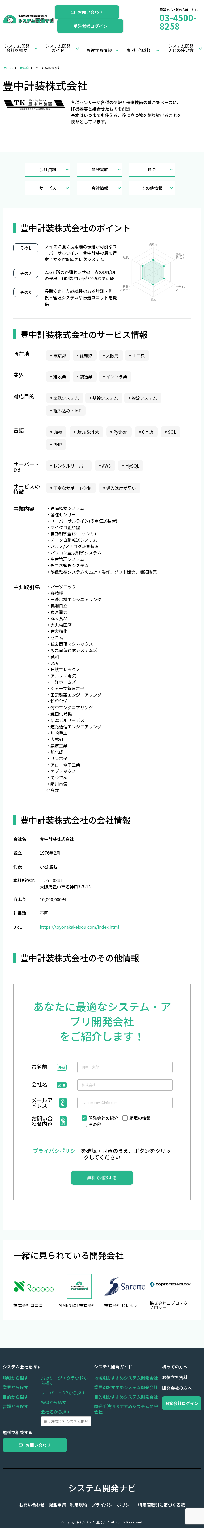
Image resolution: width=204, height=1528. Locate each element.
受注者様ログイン (90, 26)
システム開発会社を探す (17, 48)
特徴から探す (53, 1402)
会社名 (39, 1085)
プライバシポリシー (57, 1151)
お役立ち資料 (175, 1377)
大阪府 (24, 67)
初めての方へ (175, 1366)
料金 (152, 169)
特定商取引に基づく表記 (161, 1504)
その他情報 (152, 188)
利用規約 (78, 1504)
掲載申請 (57, 1504)
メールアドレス (42, 1103)
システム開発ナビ (102, 1488)
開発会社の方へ (177, 1388)
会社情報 (99, 188)
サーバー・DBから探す (63, 1392)
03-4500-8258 (178, 21)
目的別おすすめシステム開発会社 (126, 1397)
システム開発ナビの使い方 (181, 48)
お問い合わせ (90, 12)
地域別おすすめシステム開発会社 (126, 1378)
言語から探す (15, 1406)
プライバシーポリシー (112, 1504)
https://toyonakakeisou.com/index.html (79, 927)
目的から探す (15, 1397)
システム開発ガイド (58, 48)
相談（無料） (140, 50)
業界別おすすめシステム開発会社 (126, 1387)
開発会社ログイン (182, 1403)
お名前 (39, 1067)
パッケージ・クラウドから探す (64, 1380)
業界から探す (15, 1387)
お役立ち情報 (99, 50)
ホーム (8, 67)
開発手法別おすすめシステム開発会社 (126, 1409)
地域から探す (15, 1378)
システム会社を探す (22, 1366)
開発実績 (99, 169)
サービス (47, 188)
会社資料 (47, 169)
